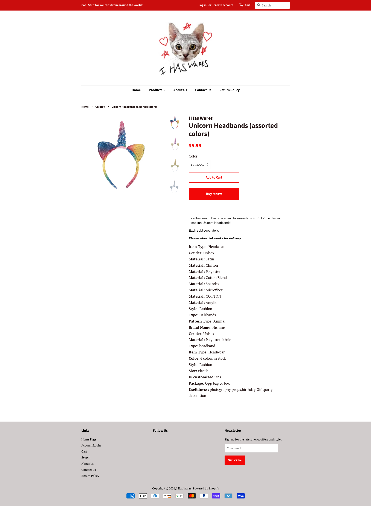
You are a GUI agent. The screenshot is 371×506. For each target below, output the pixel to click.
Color (193, 156)
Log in (203, 5)
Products (156, 90)
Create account (223, 5)
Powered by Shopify (206, 488)
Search (85, 457)
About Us (180, 90)
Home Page (88, 439)
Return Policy (229, 90)
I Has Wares (184, 488)
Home (136, 90)
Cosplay (100, 107)
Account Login (91, 445)
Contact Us (203, 90)
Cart (247, 5)
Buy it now (214, 193)
